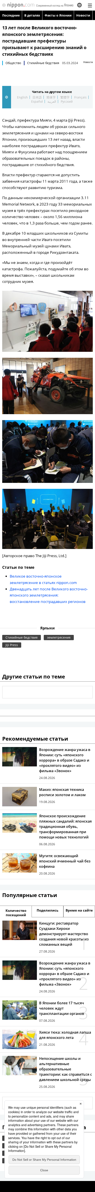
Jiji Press (12, 645)
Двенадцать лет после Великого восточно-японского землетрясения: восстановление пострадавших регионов (49, 595)
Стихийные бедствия (43, 63)
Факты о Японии (58, 15)
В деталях (32, 15)
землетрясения (58, 637)
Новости (83, 15)
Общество (13, 63)
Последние (11, 15)
